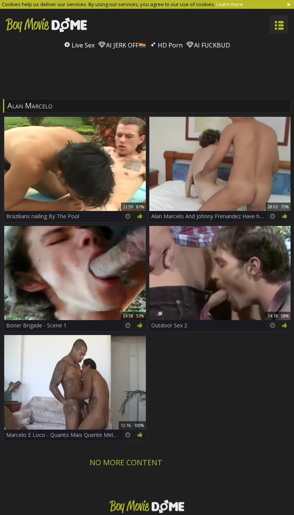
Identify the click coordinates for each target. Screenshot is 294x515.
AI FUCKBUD (211, 45)
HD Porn (169, 45)
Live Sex (82, 45)
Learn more (229, 4)
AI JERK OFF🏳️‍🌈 (125, 45)
